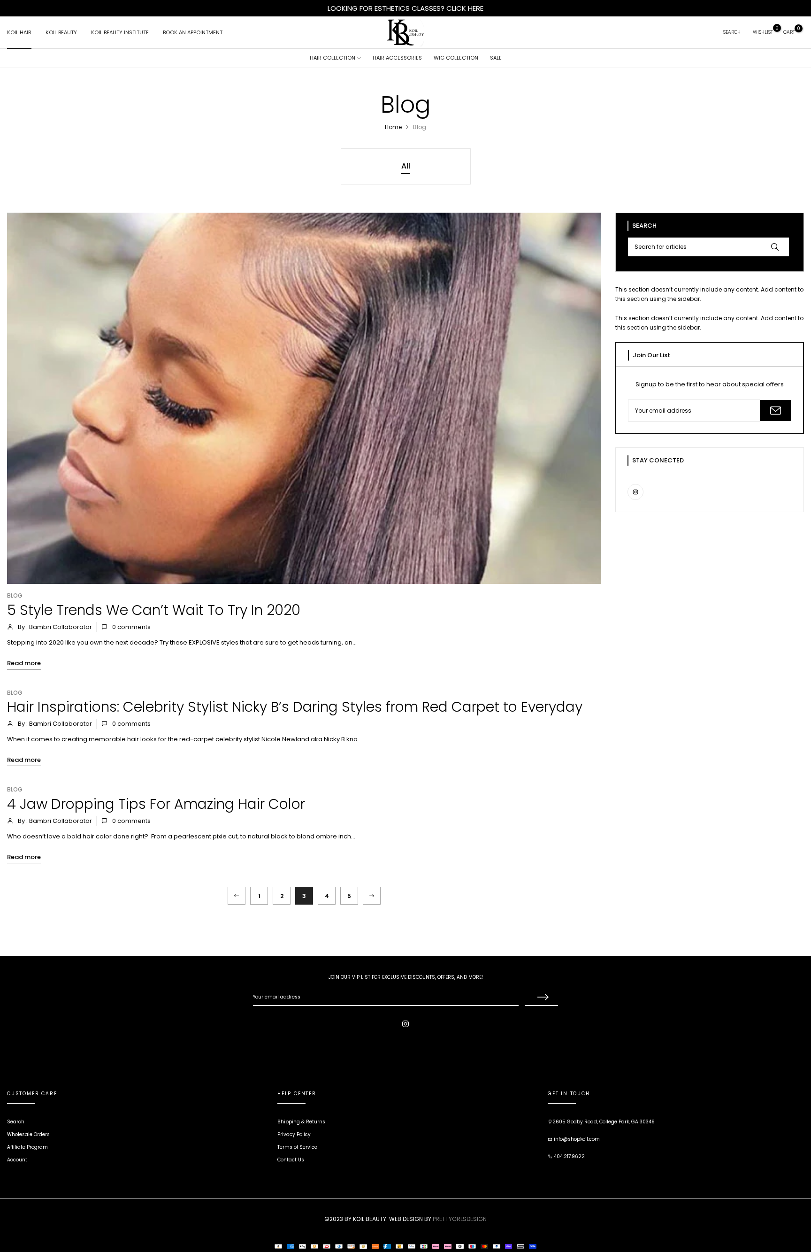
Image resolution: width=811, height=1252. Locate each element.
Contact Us (290, 1159)
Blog (15, 595)
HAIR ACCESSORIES (397, 57)
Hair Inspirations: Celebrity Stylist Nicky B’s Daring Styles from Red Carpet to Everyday (294, 707)
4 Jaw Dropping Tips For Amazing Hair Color (156, 804)
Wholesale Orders (28, 1134)
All (405, 166)
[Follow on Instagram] (635, 492)
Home (393, 127)
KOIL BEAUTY (61, 32)
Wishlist (763, 32)
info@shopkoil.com (576, 1139)
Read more (24, 663)
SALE (496, 57)
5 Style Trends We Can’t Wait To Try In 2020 (153, 610)
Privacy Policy (294, 1134)
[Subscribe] (775, 410)
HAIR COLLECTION (332, 57)
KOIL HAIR (19, 32)
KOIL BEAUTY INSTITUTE (120, 32)
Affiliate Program (27, 1147)
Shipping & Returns (301, 1121)
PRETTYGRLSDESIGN (460, 1219)
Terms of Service (297, 1147)
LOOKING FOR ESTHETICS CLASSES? (387, 8)
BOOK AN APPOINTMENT (192, 32)
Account (17, 1159)
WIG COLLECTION (456, 57)
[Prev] (236, 896)
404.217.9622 (568, 1156)
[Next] (372, 896)
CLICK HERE (464, 8)
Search (15, 1121)
